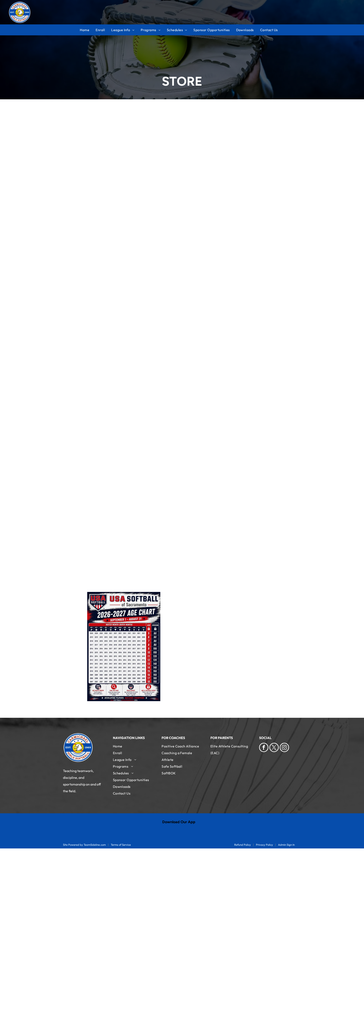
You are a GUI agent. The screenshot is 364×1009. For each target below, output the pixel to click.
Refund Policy (242, 844)
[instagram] (284, 748)
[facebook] (263, 748)
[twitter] (274, 748)
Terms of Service (121, 844)
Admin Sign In (286, 844)
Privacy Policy (264, 844)
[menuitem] (88, 29)
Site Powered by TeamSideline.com (84, 844)
